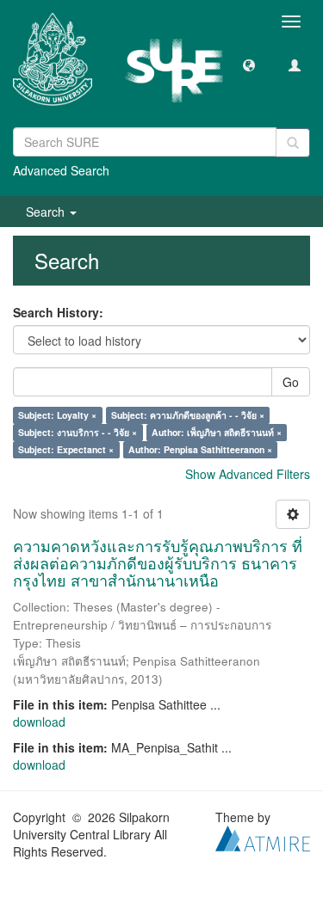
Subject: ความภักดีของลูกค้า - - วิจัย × (187, 414)
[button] (248, 64)
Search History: (58, 312)
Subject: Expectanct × (66, 449)
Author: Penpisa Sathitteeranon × (200, 449)
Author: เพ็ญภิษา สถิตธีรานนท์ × (217, 432)
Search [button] (47, 211)
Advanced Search (61, 170)
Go (291, 381)
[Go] (293, 142)
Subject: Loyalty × (57, 414)
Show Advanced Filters (247, 473)
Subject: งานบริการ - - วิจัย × (77, 432)
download (39, 721)
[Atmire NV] (262, 836)
